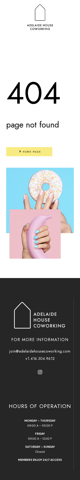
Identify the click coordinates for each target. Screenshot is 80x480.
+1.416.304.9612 (40, 358)
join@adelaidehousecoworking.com (39, 351)
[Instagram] (40, 372)
